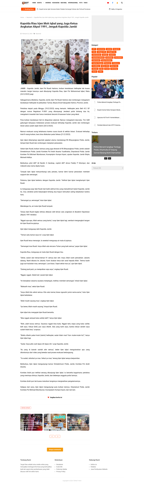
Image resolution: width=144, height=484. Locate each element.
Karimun (112, 55)
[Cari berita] (122, 2)
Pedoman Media (61, 469)
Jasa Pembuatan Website (99, 469)
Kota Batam (118, 57)
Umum (94, 71)
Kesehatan (109, 57)
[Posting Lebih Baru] (52, 436)
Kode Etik (59, 467)
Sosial (107, 69)
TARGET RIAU (77, 480)
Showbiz (95, 69)
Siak (101, 69)
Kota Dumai (96, 60)
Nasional (38, 33)
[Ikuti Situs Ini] (117, 2)
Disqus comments (55, 449)
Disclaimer (59, 464)
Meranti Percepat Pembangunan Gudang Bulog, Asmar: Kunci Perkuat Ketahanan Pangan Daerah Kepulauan (54, 424)
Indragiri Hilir (101, 52)
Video (100, 71)
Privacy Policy (60, 471)
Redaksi (93, 467)
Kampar (105, 55)
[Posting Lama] (57, 436)
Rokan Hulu (113, 66)
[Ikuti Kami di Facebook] (112, 2)
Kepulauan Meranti (98, 57)
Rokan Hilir (105, 66)
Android (109, 49)
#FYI (94, 49)
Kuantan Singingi (98, 63)
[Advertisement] (108, 28)
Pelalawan (116, 63)
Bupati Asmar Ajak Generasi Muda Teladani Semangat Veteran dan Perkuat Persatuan (64, 9)
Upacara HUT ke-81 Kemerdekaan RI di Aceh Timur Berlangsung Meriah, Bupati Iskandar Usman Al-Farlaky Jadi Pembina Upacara (31, 424)
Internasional (96, 55)
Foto (94, 52)
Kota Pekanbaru (106, 60)
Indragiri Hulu (111, 52)
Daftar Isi (94, 464)
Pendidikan (96, 66)
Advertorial (101, 49)
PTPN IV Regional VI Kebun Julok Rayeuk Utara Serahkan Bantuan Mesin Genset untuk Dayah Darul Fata (77, 425)
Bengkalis (116, 49)
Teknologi (114, 69)
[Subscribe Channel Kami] (108, 2)
